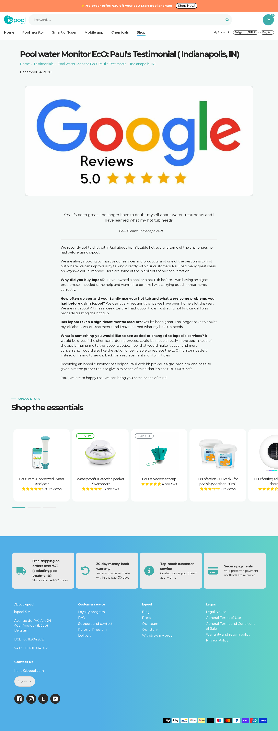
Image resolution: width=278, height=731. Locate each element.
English (267, 32)
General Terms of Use (223, 618)
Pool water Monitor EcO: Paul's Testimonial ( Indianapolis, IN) (107, 64)
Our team (150, 624)
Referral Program (92, 630)
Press (146, 618)
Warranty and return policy (228, 634)
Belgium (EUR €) (246, 32)
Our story (150, 630)
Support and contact (95, 624)
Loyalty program (91, 612)
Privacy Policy (217, 640)
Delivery (85, 635)
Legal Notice (216, 612)
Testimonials (43, 64)
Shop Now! (186, 6)
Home (25, 64)
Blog (146, 612)
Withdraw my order (158, 635)
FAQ (81, 618)
